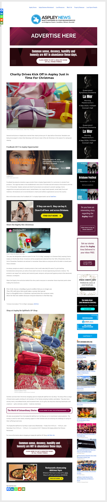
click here (36, 304)
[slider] (89, 198)
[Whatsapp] (16, 489)
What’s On (69, 7)
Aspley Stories (33, 7)
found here (53, 196)
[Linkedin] (12, 489)
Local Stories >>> (87, 336)
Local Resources (60, 7)
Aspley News (9, 501)
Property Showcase (79, 7)
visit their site (51, 435)
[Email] (23, 489)
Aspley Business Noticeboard (46, 7)
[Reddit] (19, 489)
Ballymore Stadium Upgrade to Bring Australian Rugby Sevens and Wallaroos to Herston (85, 478)
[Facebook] (8, 489)
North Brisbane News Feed (84, 342)
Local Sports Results (92, 7)
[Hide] (0, 26)
